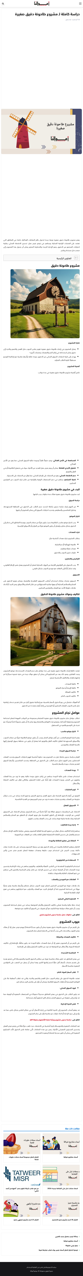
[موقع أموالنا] (42, 3)
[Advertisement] (41, 65)
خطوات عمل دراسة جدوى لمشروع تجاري (55, 914)
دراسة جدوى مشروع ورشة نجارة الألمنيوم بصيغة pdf (50, 1019)
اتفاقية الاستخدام (32, 1267)
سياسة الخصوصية (51, 1267)
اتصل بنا (44, 1267)
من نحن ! (39, 1267)
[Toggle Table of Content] (75, 258)
